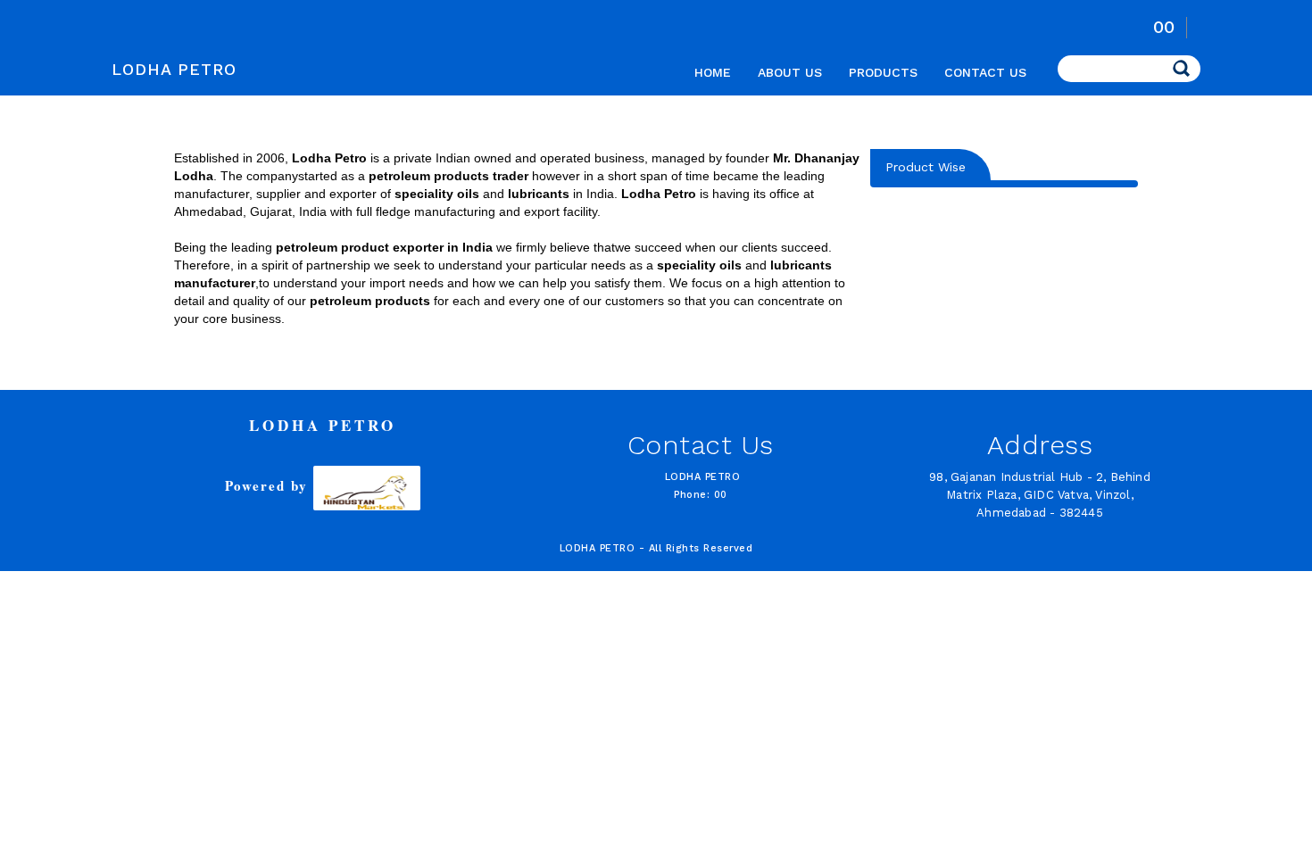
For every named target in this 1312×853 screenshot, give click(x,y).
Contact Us (985, 72)
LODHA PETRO (174, 69)
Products (883, 72)
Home (712, 72)
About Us (790, 72)
